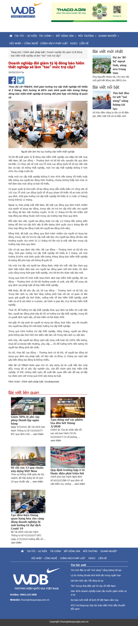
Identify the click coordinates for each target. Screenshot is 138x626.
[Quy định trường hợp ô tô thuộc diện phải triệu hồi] (67, 457)
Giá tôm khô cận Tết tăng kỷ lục (87, 580)
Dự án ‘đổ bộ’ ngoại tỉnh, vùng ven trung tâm (119, 65)
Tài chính (55, 551)
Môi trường (90, 551)
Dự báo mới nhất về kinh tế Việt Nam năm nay (94, 600)
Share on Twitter (20, 80)
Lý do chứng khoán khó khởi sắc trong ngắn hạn (96, 575)
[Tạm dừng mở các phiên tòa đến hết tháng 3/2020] (67, 407)
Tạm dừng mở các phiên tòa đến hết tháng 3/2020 (66, 423)
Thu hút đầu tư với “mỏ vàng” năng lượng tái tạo (121, 100)
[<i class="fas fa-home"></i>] (10, 36)
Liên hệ (102, 558)
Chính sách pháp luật (32, 381)
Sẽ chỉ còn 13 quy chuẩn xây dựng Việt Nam (27, 469)
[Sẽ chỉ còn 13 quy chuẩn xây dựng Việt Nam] (28, 456)
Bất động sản (72, 551)
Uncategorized (51, 381)
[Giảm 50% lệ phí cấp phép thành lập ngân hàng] (28, 406)
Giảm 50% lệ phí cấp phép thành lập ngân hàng (25, 420)
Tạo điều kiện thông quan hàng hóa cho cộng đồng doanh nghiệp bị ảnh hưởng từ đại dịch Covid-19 (27, 521)
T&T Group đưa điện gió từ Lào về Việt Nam (93, 585)
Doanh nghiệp (108, 551)
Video (91, 558)
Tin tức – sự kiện (37, 551)
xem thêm (38, 434)
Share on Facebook (12, 80)
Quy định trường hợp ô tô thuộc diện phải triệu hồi (67, 471)
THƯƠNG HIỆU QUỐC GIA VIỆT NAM (28, 11)
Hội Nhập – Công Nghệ (44, 558)
